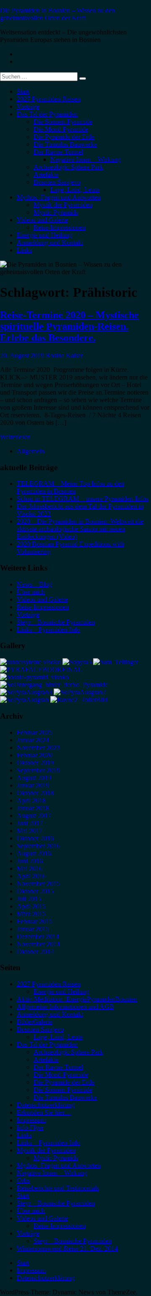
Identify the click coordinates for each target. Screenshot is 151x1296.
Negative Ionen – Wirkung (85, 159)
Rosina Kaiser (64, 355)
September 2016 (38, 845)
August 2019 (34, 777)
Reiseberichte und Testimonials (58, 1187)
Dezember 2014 (38, 936)
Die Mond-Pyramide (61, 129)
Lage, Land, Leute (74, 189)
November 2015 (38, 883)
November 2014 (38, 944)
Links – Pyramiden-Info (48, 629)
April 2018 (31, 800)
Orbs (23, 1180)
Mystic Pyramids (56, 212)
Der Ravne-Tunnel (58, 151)
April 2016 (31, 876)
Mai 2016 (29, 868)
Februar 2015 (34, 921)
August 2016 (34, 853)
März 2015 (31, 913)
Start (23, 91)
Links (24, 250)
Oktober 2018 (35, 792)
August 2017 (34, 815)
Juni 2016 (30, 860)
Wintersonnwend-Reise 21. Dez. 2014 (67, 1248)
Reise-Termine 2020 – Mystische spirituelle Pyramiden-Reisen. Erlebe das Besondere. (69, 326)
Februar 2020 (34, 755)
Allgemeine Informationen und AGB (65, 1006)
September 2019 (38, 770)
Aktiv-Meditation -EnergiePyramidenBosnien (77, 999)
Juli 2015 (29, 898)
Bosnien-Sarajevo (57, 182)
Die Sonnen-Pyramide (63, 121)
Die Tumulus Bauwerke (65, 144)
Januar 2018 (33, 808)
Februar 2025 (34, 732)
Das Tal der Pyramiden (47, 114)
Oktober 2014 (35, 951)
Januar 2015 (33, 928)
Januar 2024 (33, 740)
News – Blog (34, 584)
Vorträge (28, 106)
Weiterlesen (15, 436)
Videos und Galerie (42, 219)
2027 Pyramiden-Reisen (49, 98)
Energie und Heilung (44, 234)
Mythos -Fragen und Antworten (59, 197)
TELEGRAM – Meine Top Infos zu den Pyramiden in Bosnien (70, 487)
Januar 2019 (33, 785)
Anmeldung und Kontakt (50, 242)
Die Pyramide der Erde (64, 136)
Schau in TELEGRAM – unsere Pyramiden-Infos (82, 498)
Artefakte (46, 174)
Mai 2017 (29, 830)
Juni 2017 (30, 823)
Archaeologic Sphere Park (68, 166)
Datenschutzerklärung (46, 1104)
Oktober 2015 (35, 891)
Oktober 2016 (35, 838)
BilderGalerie (34, 1021)
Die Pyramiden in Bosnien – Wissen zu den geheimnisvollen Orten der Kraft (57, 14)
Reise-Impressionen (60, 227)
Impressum (31, 1119)
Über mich (31, 591)
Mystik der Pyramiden (63, 204)
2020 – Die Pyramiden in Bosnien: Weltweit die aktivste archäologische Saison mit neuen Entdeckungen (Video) (80, 529)
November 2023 (38, 747)
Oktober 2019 (35, 762)
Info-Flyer (30, 1127)
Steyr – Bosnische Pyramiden (56, 622)
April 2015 (31, 906)
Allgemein (30, 451)
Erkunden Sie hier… (44, 1112)
